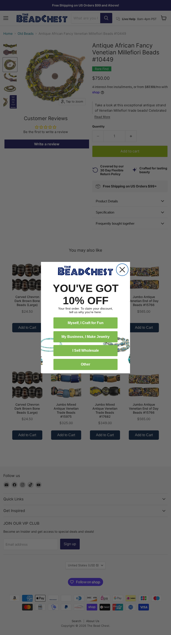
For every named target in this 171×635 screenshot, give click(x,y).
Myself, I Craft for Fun (86, 323)
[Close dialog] (122, 270)
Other (85, 364)
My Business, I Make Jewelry (85, 337)
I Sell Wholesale (85, 350)
